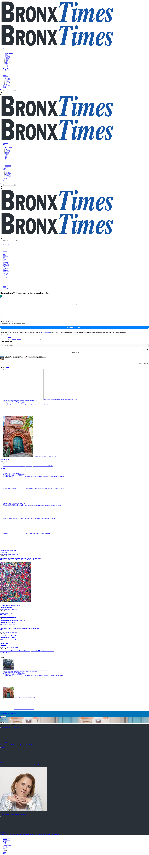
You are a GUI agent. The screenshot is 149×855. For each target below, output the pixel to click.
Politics (6, 63)
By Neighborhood (9, 53)
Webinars (4, 86)
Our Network (5, 76)
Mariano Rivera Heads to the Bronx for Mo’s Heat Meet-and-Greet (20, 558)
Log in (144, 341)
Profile (9, 337)
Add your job (4, 461)
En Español (7, 59)
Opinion (6, 65)
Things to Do (6, 68)
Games (6, 72)
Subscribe (4, 75)
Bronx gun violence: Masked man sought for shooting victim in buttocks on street (40, 518)
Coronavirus (7, 56)
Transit (6, 66)
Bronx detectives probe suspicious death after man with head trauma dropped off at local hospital (43, 505)
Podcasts (4, 87)
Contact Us (5, 74)
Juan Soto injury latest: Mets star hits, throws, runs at (19, 765)
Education (7, 58)
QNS (6, 83)
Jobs (4, 49)
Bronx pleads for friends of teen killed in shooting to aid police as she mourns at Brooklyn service (45, 404)
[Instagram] (7, 288)
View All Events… (3, 654)
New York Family (3, 742)
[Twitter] (6, 288)
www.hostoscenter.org (45, 332)
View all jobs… (3, 468)
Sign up (146, 341)
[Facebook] (5, 288)
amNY (6, 77)
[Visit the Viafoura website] (146, 363)
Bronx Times (6, 296)
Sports (6, 64)
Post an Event (8, 70)
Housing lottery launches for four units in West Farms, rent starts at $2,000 (23, 400)
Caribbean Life (8, 81)
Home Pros (6, 852)
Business (6, 55)
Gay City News (8, 82)
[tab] (3, 350)
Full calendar (3, 716)
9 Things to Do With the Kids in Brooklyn (17, 745)
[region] (74, 353)
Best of (4, 67)
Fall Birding (4, 644)
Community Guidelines (16, 339)
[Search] (0, 89)
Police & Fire (7, 62)
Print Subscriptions (6, 85)
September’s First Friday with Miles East (12, 621)
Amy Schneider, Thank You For (13, 814)
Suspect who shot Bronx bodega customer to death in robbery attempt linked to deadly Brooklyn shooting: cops (45, 488)
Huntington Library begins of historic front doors (45, 456)
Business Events (8, 71)
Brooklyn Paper (8, 79)
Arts (6, 54)
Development (7, 57)
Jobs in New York (5, 459)
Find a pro (2, 722)
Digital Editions (6, 84)
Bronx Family (7, 78)
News (4, 50)
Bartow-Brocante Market (8, 636)
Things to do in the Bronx (8, 550)
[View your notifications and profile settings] (1, 92)
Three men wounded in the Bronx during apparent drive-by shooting (38, 533)
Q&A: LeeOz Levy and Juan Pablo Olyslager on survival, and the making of (30, 834)
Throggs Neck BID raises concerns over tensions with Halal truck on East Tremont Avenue (60, 399)
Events (5, 853)
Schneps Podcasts (3, 812)
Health (6, 60)
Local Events (8, 69)
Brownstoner (7, 80)
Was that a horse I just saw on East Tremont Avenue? (24, 709)
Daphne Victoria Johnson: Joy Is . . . (11, 606)
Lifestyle (6, 61)
